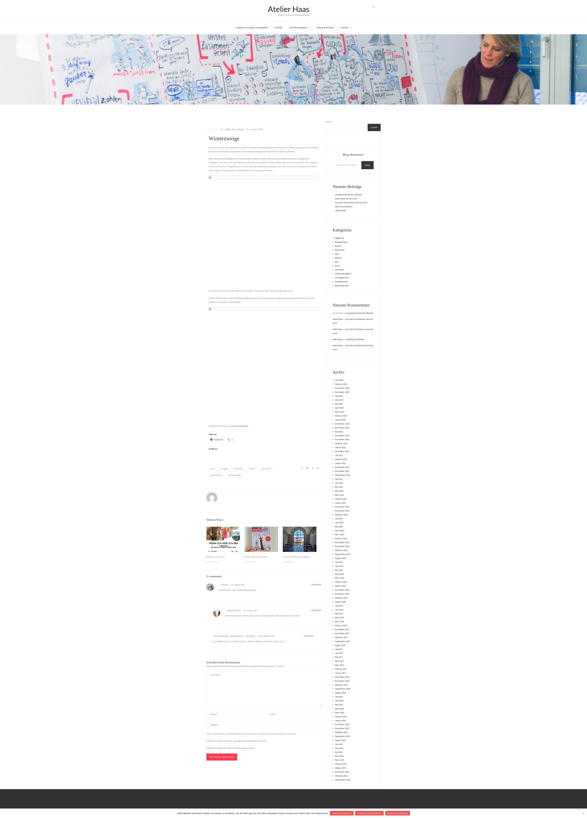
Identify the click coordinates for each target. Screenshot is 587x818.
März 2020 (339, 534)
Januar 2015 (340, 767)
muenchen (265, 469)
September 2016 (342, 688)
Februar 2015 (341, 764)
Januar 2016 (340, 720)
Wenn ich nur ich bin (215, 557)
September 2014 (342, 779)
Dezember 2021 (342, 467)
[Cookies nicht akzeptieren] (583, 813)
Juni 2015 (339, 748)
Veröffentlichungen (298, 27)
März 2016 (339, 712)
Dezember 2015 (342, 724)
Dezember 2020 (342, 506)
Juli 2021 (339, 479)
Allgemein (230, 129)
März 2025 (339, 411)
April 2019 (339, 574)
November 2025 (342, 392)
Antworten (316, 584)
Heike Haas (338, 319)
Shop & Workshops (325, 27)
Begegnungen (341, 242)
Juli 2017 (339, 649)
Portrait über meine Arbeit (256, 557)
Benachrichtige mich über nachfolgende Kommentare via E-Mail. (238, 741)
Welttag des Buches (355, 339)
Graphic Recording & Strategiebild (252, 27)
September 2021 (342, 475)
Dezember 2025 (342, 388)
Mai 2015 (339, 752)
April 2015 (339, 756)
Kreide (252, 469)
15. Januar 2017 (238, 584)
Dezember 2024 (342, 423)
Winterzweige (234, 475)
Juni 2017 (339, 653)
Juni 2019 (339, 566)
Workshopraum (342, 285)
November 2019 (342, 546)
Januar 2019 (340, 585)
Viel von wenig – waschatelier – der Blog (234, 635)
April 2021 (339, 491)
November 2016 (342, 681)
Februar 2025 (341, 415)
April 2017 (339, 661)
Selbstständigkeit (343, 273)
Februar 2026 (341, 384)
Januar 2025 (340, 419)
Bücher (338, 246)
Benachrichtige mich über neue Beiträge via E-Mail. (232, 748)
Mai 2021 (339, 487)
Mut (336, 261)
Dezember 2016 (342, 677)
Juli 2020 (339, 518)
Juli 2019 (339, 562)
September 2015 (342, 736)
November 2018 (342, 593)
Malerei (240, 129)
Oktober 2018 (341, 597)
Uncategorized (342, 277)
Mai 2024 (339, 431)
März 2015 (339, 760)
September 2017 (342, 641)
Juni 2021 (339, 483)
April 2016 (339, 708)
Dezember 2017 (342, 629)
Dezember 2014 (342, 771)
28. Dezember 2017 (266, 636)
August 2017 (340, 645)
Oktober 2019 (341, 550)
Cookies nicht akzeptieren (369, 813)
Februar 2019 (341, 581)
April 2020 (339, 530)
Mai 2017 (339, 657)
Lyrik (337, 253)
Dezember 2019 (342, 542)
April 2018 (339, 617)
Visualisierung (341, 281)
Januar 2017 (340, 673)
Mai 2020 (339, 526)
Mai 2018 (339, 613)
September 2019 (342, 554)
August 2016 (340, 692)
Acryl (212, 469)
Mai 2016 (339, 704)
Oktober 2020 (341, 514)
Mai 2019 (339, 570)
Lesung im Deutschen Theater (348, 194)
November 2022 (342, 451)
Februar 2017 (341, 669)
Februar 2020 (341, 538)
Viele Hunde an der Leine (346, 198)
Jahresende (340, 210)
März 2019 (339, 578)
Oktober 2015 (341, 732)
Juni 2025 (339, 399)
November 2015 (342, 728)
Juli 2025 (339, 396)
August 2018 (340, 601)
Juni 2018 (339, 609)
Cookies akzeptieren (341, 813)
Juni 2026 (339, 380)
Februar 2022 (341, 459)
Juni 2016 (339, 700)
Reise (337, 265)
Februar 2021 (341, 498)
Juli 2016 (339, 696)
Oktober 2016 (341, 685)
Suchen (329, 121)
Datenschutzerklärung (398, 813)
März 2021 (339, 495)
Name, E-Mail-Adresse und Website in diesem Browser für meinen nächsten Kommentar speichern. (252, 733)
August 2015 (340, 740)
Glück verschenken (343, 206)
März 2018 (339, 621)
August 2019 (340, 558)
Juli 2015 (339, 744)
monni (224, 584)
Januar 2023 (340, 447)
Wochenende (241, 426)
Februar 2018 (341, 625)
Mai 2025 (339, 403)
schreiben (339, 269)
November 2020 (342, 510)
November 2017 (342, 633)
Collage (224, 469)
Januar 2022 (340, 463)
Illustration (238, 469)
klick (367, 165)
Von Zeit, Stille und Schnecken (296, 557)
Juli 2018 (339, 605)
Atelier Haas (288, 9)
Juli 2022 (339, 455)
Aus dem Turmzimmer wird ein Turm (351, 202)
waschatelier (216, 475)
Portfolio (278, 27)
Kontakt (344, 27)
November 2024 (342, 427)
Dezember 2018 (342, 589)
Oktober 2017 (341, 637)
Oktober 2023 (341, 443)
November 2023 (342, 439)
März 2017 (339, 665)
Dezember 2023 (342, 435)
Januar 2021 (340, 502)
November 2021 (342, 471)
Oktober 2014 (341, 775)
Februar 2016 (341, 716)
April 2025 (339, 407)
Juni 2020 (339, 522)
